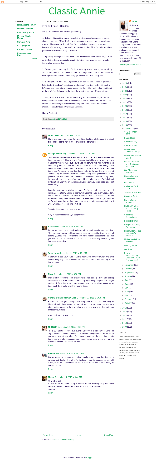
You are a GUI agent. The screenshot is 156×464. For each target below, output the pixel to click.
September (130, 273)
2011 (124, 319)
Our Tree (128, 249)
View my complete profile (130, 65)
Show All (34, 58)
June (127, 284)
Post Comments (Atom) (64, 440)
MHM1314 (52, 327)
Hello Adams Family (26, 25)
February (129, 299)
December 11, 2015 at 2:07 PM (69, 227)
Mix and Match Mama (24, 37)
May (127, 288)
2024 (124, 91)
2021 (124, 102)
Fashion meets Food (24, 54)
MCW (50, 135)
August (128, 276)
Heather (51, 353)
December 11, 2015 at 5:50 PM (67, 274)
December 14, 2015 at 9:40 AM (68, 377)
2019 (124, 110)
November (129, 265)
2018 (124, 114)
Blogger (89, 458)
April (127, 292)
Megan (51, 377)
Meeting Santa (130, 245)
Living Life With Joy (57, 154)
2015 (124, 125)
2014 (124, 308)
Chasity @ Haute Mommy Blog (62, 298)
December (129, 129)
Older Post (108, 435)
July (127, 280)
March (128, 295)
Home (78, 435)
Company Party (131, 196)
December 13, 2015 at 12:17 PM (70, 353)
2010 (124, 323)
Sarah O (52, 227)
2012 (124, 315)
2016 (124, 121)
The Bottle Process (132, 192)
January (128, 303)
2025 (124, 87)
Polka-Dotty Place (25, 32)
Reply (50, 145)
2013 (124, 312)
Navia (50, 274)
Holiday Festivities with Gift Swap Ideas (132, 208)
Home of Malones (25, 29)
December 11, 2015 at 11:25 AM (67, 135)
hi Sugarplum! (23, 46)
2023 (124, 95)
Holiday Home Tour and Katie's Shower (132, 233)
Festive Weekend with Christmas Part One (131, 164)
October (128, 269)
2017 (124, 118)
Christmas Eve (130, 145)
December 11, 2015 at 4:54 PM (73, 253)
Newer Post (48, 435)
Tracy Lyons (53, 253)
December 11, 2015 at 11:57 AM (81, 154)
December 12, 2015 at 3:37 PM (71, 327)
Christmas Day (130, 142)
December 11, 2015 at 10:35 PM (91, 298)
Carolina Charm (24, 49)
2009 (124, 327)
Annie (134, 22)
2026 (124, 83)
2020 (124, 106)
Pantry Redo (129, 138)
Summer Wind (23, 42)
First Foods (129, 182)
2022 (124, 98)
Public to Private (131, 221)
